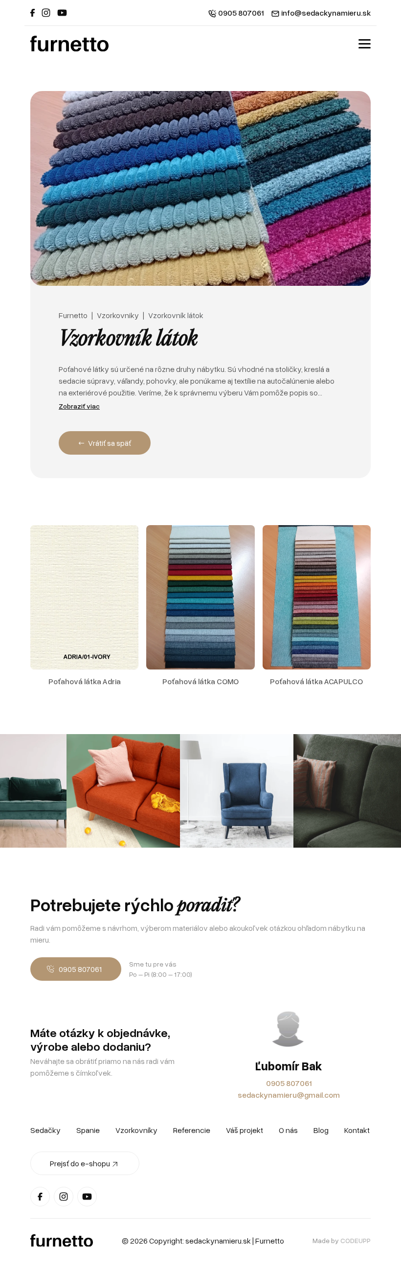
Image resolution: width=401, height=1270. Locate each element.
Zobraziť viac (79, 406)
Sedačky (45, 1130)
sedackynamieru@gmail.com (289, 1095)
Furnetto (73, 315)
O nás (288, 1130)
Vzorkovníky (136, 1130)
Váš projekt (244, 1130)
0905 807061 (289, 1083)
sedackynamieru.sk (218, 1241)
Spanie (88, 1130)
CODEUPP (355, 1240)
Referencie (191, 1130)
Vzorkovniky (118, 315)
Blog (321, 1130)
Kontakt (357, 1130)
